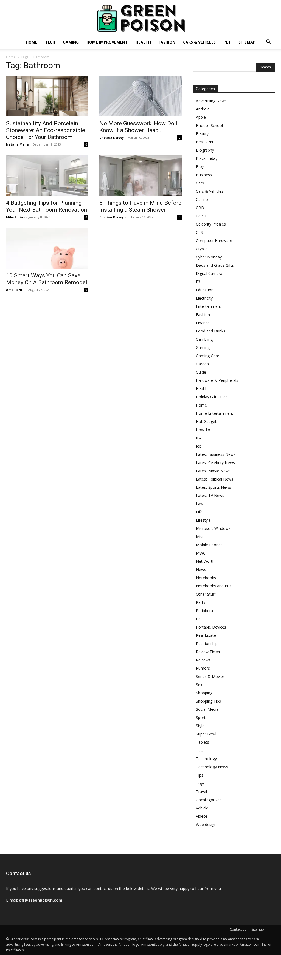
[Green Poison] (140, 18)
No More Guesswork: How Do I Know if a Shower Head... (138, 126)
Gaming (71, 42)
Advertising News (211, 100)
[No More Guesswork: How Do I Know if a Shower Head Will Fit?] (140, 96)
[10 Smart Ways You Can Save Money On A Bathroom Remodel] (47, 248)
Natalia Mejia (17, 144)
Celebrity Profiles (211, 224)
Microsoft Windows (213, 528)
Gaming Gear (207, 355)
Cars (200, 183)
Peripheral (205, 610)
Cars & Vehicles (199, 42)
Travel (201, 791)
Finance (203, 322)
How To (203, 429)
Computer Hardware (214, 240)
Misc (200, 536)
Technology (206, 758)
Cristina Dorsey (111, 137)
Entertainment (208, 306)
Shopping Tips (208, 701)
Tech (50, 42)
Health (143, 42)
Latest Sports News (213, 487)
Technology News (212, 766)
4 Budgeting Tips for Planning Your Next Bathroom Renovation (46, 206)
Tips (199, 775)
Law (199, 503)
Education (204, 289)
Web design (206, 824)
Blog (200, 166)
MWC (201, 553)
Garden (202, 363)
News (201, 569)
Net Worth (205, 561)
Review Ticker (208, 651)
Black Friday (206, 158)
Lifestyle (203, 520)
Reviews (203, 660)
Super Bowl (206, 734)
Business (204, 174)
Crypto (202, 248)
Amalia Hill (15, 290)
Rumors (203, 668)
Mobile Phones (209, 544)
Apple (201, 117)
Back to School (209, 125)
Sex (199, 684)
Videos (202, 816)
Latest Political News (214, 479)
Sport (201, 717)
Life (199, 512)
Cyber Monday (209, 257)
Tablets (202, 742)
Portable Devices (211, 627)
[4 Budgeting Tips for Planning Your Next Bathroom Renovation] (47, 175)
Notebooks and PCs (214, 586)
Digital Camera (209, 273)
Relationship (207, 643)
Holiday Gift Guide (212, 396)
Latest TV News (210, 495)
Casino (202, 199)
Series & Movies (210, 676)
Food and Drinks (210, 331)
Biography (205, 150)
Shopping (204, 692)
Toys (200, 783)
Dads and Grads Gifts (215, 265)
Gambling (204, 339)
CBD (200, 207)
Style (200, 725)
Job (199, 446)
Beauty (202, 133)
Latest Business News (215, 454)
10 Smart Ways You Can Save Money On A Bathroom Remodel (46, 279)
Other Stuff (205, 594)
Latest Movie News (213, 470)
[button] (268, 42)
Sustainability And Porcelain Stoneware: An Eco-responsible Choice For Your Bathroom (45, 130)
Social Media (207, 709)
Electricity (204, 298)
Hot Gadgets (207, 421)
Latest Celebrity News (215, 462)
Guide (201, 372)
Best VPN (204, 141)
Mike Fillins (15, 217)
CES (199, 232)
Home (31, 42)
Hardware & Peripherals (217, 380)
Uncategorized (209, 799)
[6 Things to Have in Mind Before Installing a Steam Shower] (140, 175)
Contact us (238, 929)
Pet (227, 42)
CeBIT (201, 215)
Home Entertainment (214, 413)
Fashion (167, 42)
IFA (199, 437)
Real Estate (206, 635)
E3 (198, 281)
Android (203, 109)
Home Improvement (107, 42)
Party (200, 602)
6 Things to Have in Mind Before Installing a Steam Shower (140, 206)
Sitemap (246, 42)
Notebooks (206, 577)
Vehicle (202, 808)
